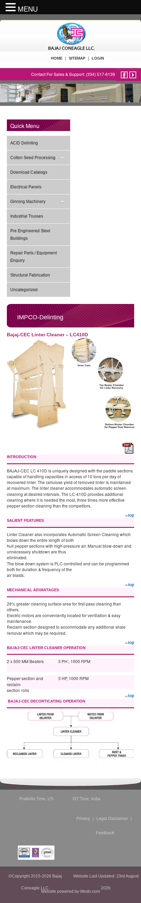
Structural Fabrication (30, 275)
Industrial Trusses (26, 216)
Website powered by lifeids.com (70, 891)
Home (56, 58)
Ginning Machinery (28, 201)
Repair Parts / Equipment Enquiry (33, 257)
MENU (28, 9)
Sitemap (77, 58)
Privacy (83, 818)
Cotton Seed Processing (32, 157)
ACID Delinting (24, 143)
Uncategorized (24, 289)
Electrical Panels (25, 186)
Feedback (105, 832)
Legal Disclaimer (112, 818)
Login (98, 58)
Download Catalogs (28, 172)
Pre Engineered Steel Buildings (30, 234)
